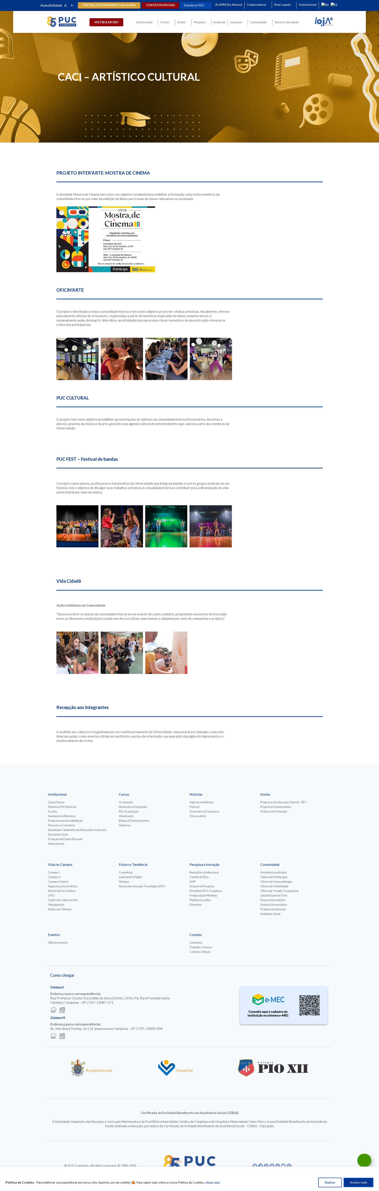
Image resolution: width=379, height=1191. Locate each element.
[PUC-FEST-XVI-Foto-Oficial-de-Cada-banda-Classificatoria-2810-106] (122, 526)
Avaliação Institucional (61, 816)
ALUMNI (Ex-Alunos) (228, 4)
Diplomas (125, 825)
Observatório (198, 816)
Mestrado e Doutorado (133, 807)
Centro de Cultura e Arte (63, 900)
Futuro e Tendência (133, 864)
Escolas (52, 811)
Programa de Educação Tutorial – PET (283, 802)
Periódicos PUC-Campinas (206, 891)
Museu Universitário (272, 900)
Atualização (126, 816)
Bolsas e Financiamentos (134, 820)
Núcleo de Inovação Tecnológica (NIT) (142, 886)
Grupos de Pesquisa (202, 886)
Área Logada (282, 4)
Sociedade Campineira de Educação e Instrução (77, 830)
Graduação (126, 802)
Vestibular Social (270, 914)
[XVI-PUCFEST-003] (77, 526)
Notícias (196, 794)
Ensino (181, 22)
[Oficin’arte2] (166, 359)
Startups (124, 881)
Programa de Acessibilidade (65, 820)
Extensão (219, 22)
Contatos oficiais (160, 5)
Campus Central (58, 881)
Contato (196, 934)
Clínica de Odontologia (274, 886)
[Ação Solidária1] (122, 653)
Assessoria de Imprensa (204, 811)
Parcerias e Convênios (61, 825)
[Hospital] (166, 1075)
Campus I (54, 872)
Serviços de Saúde (287, 22)
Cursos (165, 22)
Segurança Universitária (62, 886)
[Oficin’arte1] (122, 359)
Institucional (144, 22)
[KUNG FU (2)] (77, 359)
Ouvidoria (196, 942)
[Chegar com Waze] (53, 1010)
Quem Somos (56, 802)
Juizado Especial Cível (273, 895)
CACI (51, 895)
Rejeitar (330, 1182)
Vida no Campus (60, 864)
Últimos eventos (58, 942)
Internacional (307, 4)
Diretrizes (196, 904)
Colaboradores (256, 4)
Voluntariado (56, 904)
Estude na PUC (194, 5)
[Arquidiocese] (78, 1075)
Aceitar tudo (358, 1182)
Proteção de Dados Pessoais (65, 839)
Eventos (54, 934)
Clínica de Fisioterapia (273, 877)
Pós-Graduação (128, 811)
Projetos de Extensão (273, 909)
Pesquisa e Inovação (205, 864)
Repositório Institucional (204, 872)
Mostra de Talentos (60, 909)
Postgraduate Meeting (203, 895)
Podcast (194, 807)
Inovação (236, 22)
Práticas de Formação (273, 811)
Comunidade (258, 22)
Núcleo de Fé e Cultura (61, 891)
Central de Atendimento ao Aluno (109, 5)
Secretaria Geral (58, 834)
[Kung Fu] (211, 359)
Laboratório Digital (130, 877)
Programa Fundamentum (275, 807)
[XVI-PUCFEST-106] (166, 526)
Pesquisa (200, 22)
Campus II (54, 877)
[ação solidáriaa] (77, 653)
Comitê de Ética (199, 877)
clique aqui (212, 1182)
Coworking (125, 872)
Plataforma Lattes (200, 900)
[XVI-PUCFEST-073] (211, 526)
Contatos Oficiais (200, 952)
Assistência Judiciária (273, 872)
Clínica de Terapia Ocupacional (279, 891)
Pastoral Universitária (273, 904)
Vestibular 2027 (106, 22)
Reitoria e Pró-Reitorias (62, 807)
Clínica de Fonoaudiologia (276, 881)
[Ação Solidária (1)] (166, 653)
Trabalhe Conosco (201, 947)
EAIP (192, 881)
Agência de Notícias (202, 802)
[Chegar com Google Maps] (62, 1010)
